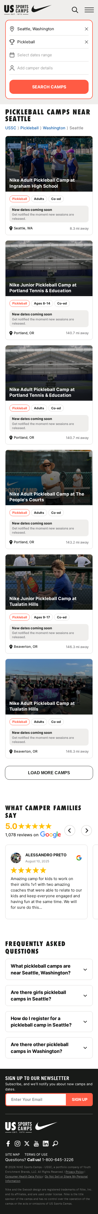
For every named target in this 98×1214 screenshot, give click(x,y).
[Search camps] (55, 1143)
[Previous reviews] (70, 830)
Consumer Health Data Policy (24, 1176)
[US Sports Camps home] (28, 10)
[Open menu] (89, 10)
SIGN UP (80, 1099)
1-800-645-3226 (57, 1159)
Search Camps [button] (49, 86)
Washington (54, 127)
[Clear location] (86, 29)
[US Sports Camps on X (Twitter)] (27, 1143)
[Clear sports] (86, 42)
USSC (10, 127)
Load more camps (49, 773)
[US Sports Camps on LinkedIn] (46, 1143)
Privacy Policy (75, 1172)
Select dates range (34, 54)
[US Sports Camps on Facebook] (8, 1143)
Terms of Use (36, 1154)
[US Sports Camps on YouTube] (36, 1143)
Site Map (12, 1154)
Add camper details (35, 67)
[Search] (75, 10)
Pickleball (26, 41)
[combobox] (53, 29)
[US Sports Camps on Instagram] (17, 1143)
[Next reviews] (86, 830)
